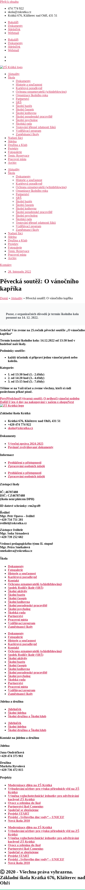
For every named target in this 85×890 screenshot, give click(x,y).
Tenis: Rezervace (18, 155)
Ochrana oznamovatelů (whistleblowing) (41, 91)
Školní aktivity (17, 591)
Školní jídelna (17, 712)
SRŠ (19, 102)
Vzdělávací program (28, 130)
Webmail (13, 33)
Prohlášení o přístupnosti (24, 462)
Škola (11, 77)
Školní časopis (25, 109)
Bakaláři (13, 22)
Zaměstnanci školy (27, 134)
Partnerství (22, 98)
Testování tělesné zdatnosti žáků (36, 127)
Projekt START (18, 813)
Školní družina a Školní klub (27, 716)
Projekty (13, 148)
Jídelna (12, 141)
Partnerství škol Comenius (25, 806)
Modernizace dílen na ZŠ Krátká (30, 785)
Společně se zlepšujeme (23, 810)
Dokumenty (15, 25)
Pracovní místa (17, 159)
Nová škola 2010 (19, 820)
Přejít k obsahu (9, 1)
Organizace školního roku (32, 95)
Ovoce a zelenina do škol (24, 803)
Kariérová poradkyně (29, 88)
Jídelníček (14, 29)
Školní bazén (24, 106)
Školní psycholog (27, 120)
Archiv (12, 162)
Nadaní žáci (15, 137)
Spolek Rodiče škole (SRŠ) (25, 587)
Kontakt (13, 580)
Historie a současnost (29, 84)
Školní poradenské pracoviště (34, 116)
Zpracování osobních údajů (26, 466)
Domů (4, 298)
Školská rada (24, 123)
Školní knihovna (26, 113)
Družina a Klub (17, 145)
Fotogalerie (15, 152)
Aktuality (14, 74)
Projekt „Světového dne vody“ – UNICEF (36, 817)
